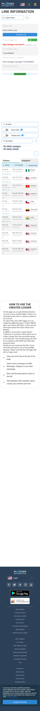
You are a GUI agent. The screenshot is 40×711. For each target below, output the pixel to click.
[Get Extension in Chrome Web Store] (20, 601)
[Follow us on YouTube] (31, 585)
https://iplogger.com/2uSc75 (13, 45)
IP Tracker (20, 642)
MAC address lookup (20, 645)
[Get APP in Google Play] (20, 593)
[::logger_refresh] (36, 141)
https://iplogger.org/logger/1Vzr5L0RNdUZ (18, 62)
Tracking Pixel (20, 619)
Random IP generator (20, 656)
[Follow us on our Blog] (25, 585)
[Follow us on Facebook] (9, 585)
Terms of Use (20, 678)
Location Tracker (20, 613)
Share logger (27, 17)
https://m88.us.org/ (10, 30)
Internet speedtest (20, 649)
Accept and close (20, 702)
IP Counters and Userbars (20, 626)
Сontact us (20, 668)
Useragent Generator (20, 659)
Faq (20, 662)
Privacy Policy (20, 675)
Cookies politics (11, 697)
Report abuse (20, 672)
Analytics (26, 160)
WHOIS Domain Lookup (20, 633)
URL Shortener (20, 609)
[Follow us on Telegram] (20, 585)
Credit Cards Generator (20, 652)
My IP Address (20, 639)
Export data (10, 18)
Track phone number (20, 616)
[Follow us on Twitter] (14, 585)
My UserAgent (20, 629)
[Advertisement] (20, 96)
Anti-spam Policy (20, 682)
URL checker (20, 623)
